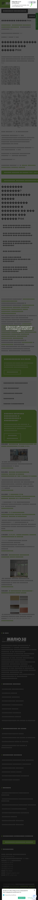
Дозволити (22, 898)
